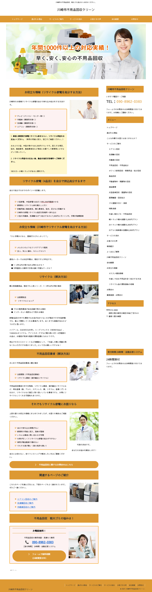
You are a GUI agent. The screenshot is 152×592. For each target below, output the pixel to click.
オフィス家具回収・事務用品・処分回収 (125, 170)
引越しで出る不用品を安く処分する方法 (125, 279)
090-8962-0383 (43, 542)
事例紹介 (110, 246)
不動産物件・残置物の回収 (119, 181)
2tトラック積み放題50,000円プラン (123, 224)
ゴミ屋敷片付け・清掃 (118, 203)
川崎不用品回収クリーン (116, 257)
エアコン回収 (114, 149)
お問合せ (110, 289)
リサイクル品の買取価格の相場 (121, 284)
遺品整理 (112, 187)
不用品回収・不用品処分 (119, 165)
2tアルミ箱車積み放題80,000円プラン (124, 230)
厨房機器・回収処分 (117, 197)
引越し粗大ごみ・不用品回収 (120, 214)
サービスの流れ (113, 235)
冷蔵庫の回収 (114, 160)
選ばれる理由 (112, 133)
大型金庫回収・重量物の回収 (120, 192)
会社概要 (110, 262)
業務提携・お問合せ (115, 295)
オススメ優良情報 (116, 273)
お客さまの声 (112, 241)
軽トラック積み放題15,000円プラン (123, 219)
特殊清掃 (112, 208)
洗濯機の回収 (114, 154)
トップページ (112, 127)
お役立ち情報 (112, 268)
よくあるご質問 (113, 251)
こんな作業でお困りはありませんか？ (122, 138)
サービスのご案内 (114, 143)
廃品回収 (112, 176)
